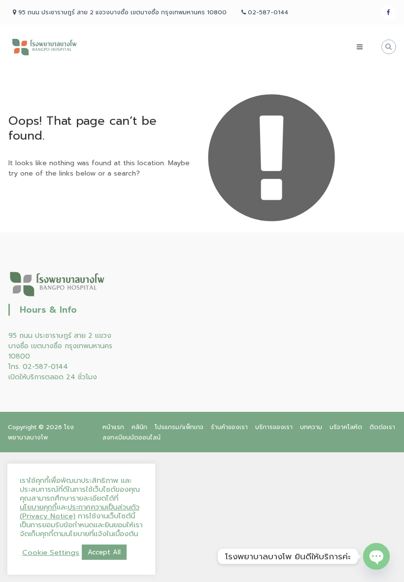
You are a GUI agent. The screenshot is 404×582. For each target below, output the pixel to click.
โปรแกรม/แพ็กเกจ (179, 427)
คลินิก (139, 427)
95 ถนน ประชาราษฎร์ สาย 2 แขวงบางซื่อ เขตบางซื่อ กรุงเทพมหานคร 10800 (60, 346)
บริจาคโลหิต (346, 427)
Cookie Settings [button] (50, 552)
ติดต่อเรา (382, 427)
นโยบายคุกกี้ (38, 507)
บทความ (311, 427)
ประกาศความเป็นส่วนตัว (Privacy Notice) (79, 511)
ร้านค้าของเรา (229, 427)
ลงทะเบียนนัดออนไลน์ (131, 437)
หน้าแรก (113, 427)
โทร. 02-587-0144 (38, 367)
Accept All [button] (104, 552)
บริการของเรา (274, 427)
